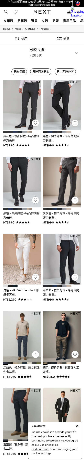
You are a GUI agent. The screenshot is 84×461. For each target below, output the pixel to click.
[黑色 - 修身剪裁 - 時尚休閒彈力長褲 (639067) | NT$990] (22, 182)
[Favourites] (15, 11)
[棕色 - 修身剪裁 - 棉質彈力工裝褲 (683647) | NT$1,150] (62, 336)
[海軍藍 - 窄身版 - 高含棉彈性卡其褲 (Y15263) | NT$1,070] (22, 413)
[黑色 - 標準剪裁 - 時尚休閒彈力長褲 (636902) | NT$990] (62, 105)
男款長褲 (19, 71)
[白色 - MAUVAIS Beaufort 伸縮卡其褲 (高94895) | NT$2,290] (22, 259)
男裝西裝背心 (40, 71)
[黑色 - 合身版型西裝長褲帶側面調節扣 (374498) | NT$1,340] (62, 413)
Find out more (40, 449)
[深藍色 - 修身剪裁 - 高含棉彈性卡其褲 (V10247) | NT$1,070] (22, 336)
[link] (6, 11)
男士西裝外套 (65, 71)
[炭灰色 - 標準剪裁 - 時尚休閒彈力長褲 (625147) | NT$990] (62, 182)
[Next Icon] (42, 12)
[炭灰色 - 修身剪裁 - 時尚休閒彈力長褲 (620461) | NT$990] (22, 105)
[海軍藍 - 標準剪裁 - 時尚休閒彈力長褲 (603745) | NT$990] (62, 259)
